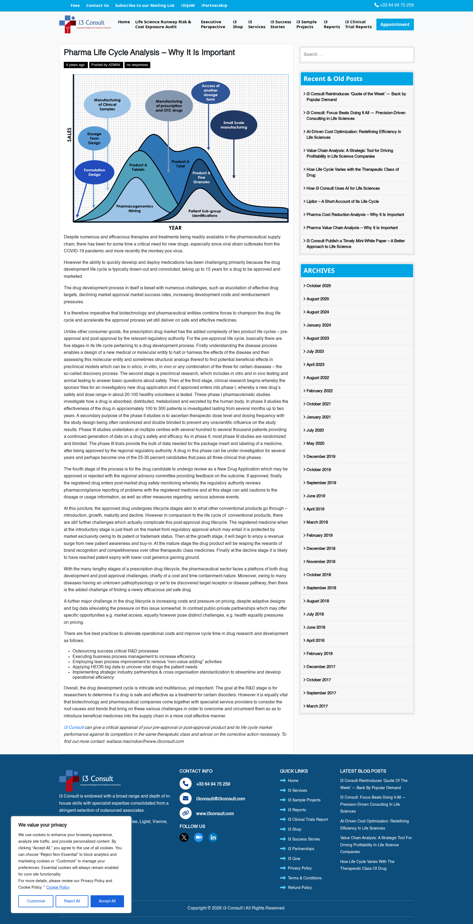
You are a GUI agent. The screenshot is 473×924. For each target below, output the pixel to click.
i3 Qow (294, 859)
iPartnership (214, 5)
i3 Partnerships (301, 849)
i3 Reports (332, 24)
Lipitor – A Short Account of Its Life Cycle (343, 202)
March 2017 (317, 706)
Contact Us (98, 5)
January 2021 (319, 417)
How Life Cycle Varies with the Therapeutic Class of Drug (353, 172)
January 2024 (319, 325)
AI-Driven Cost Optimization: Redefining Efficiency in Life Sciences (354, 135)
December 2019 (321, 457)
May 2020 (315, 443)
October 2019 (319, 470)
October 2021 (319, 404)
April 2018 (315, 641)
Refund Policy (300, 888)
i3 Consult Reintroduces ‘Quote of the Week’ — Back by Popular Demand (356, 97)
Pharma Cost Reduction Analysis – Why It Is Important (355, 215)
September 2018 (321, 588)
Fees (76, 5)
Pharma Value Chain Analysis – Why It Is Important (352, 228)
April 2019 (315, 509)
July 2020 (315, 430)
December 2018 (321, 549)
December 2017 (321, 667)
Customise (36, 901)
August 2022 (318, 378)
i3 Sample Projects (306, 24)
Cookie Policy (58, 888)
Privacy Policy (300, 868)
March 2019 (317, 522)
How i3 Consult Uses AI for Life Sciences (343, 188)
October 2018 (319, 575)
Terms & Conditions (305, 878)
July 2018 (315, 614)
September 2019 (321, 483)
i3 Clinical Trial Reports (358, 24)
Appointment (395, 24)
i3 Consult (73, 728)
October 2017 (319, 680)
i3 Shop (238, 24)
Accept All (107, 901)
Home (124, 21)
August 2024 (318, 312)
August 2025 (318, 299)
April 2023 (315, 365)
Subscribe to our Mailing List (145, 5)
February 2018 (320, 654)
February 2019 (320, 535)
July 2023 (315, 352)
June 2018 (316, 627)
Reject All (72, 901)
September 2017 (321, 693)
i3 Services (256, 24)
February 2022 (320, 391)
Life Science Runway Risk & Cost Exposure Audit (163, 24)
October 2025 (319, 286)
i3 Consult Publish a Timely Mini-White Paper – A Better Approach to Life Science (356, 244)
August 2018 (318, 601)
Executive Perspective (213, 24)
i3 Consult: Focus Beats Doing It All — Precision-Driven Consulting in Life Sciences (356, 116)
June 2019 (316, 496)
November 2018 (321, 562)
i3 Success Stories (280, 24)
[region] (71, 864)
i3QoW (188, 5)
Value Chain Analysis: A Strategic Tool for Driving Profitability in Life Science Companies (350, 153)
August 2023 (318, 338)
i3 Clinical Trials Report (308, 820)
